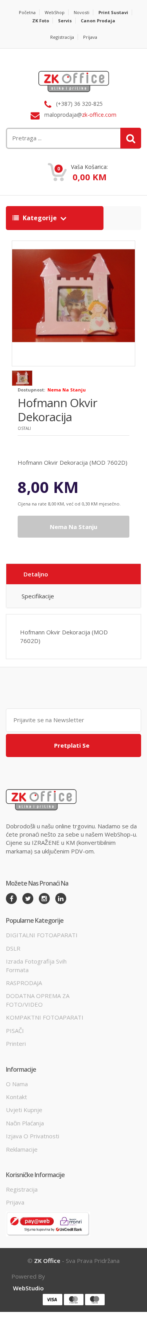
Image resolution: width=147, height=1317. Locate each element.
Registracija (62, 37)
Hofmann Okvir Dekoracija (57, 410)
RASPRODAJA (24, 983)
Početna (27, 12)
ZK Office (47, 1260)
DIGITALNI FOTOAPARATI (42, 935)
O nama (17, 1084)
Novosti (81, 12)
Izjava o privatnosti (32, 1136)
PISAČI (15, 1030)
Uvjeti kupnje (24, 1110)
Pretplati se (71, 745)
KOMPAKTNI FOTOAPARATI (44, 1017)
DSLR (13, 948)
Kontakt (16, 1097)
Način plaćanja (25, 1123)
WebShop (55, 12)
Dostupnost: (31, 390)
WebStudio (28, 1288)
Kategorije (39, 218)
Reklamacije (22, 1149)
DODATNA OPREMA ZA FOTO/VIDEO (37, 1000)
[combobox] (50, 138)
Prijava (90, 37)
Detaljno (36, 574)
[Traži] (130, 138)
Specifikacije (38, 596)
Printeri (16, 1043)
